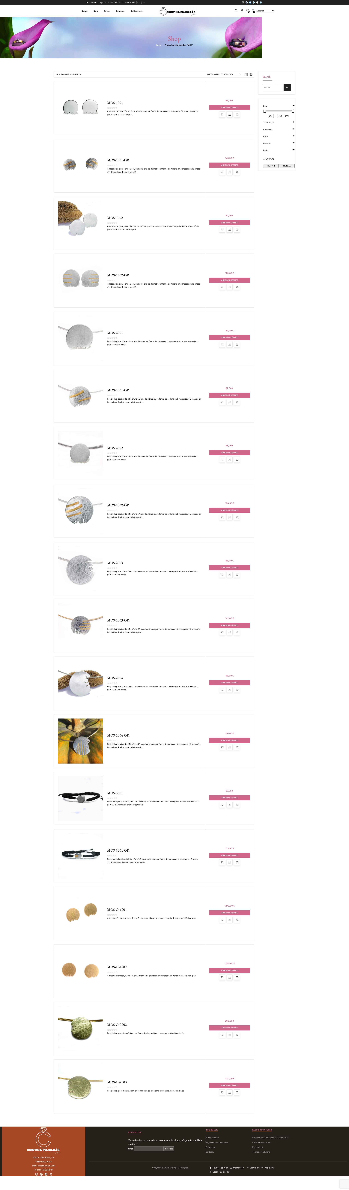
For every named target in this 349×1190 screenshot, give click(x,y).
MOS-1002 (115, 217)
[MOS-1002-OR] (80, 280)
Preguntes (210, 1147)
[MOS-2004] (80, 683)
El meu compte (212, 1137)
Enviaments (257, 1147)
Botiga (85, 11)
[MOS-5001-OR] (80, 856)
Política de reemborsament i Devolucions (270, 1137)
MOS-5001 (115, 793)
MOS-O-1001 (117, 909)
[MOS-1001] (80, 108)
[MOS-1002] (80, 223)
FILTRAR (271, 166)
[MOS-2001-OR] (80, 395)
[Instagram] (243, 2)
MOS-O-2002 (117, 1024)
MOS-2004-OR (118, 735)
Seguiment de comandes (217, 1142)
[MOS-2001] (80, 338)
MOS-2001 (115, 332)
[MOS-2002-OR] (80, 510)
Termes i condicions (261, 1152)
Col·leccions (136, 11)
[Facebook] (247, 2)
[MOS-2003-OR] (80, 625)
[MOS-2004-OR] (80, 741)
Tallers (107, 11)
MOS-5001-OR (118, 850)
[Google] (257, 2)
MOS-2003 (115, 562)
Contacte (120, 11)
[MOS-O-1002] (80, 971)
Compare (230, 114)
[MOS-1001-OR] (80, 165)
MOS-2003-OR (118, 620)
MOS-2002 (115, 447)
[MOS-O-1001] (80, 913)
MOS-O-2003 (117, 1082)
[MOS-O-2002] (80, 1028)
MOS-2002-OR (118, 505)
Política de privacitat (261, 1142)
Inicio (158, 45)
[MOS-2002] (80, 453)
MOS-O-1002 (117, 967)
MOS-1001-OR (118, 160)
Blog (96, 11)
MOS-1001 (115, 102)
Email (130, 1149)
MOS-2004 (115, 678)
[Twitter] (250, 2)
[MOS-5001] (80, 798)
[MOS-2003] (80, 568)
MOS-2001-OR (118, 390)
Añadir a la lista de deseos (222, 114)
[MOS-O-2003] (80, 1086)
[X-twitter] (50, 1174)
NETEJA (287, 166)
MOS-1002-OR (118, 275)
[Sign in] (242, 11)
